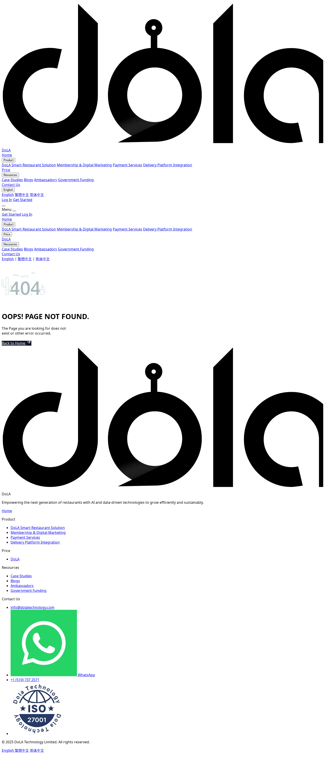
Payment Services (127, 165)
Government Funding (76, 179)
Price (6, 169)
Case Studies (12, 179)
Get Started (22, 199)
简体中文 (37, 194)
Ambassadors (45, 179)
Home (7, 155)
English (8, 194)
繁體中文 (22, 194)
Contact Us (11, 184)
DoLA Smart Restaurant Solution (29, 165)
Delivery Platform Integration (167, 165)
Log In (7, 199)
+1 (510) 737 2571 (25, 679)
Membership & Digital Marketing (84, 165)
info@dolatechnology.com (32, 607)
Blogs (28, 179)
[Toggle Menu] (3, 206)
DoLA (6, 239)
